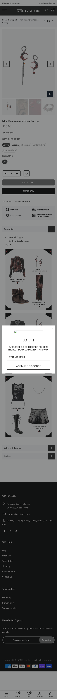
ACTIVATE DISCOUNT (28, 366)
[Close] (51, 329)
